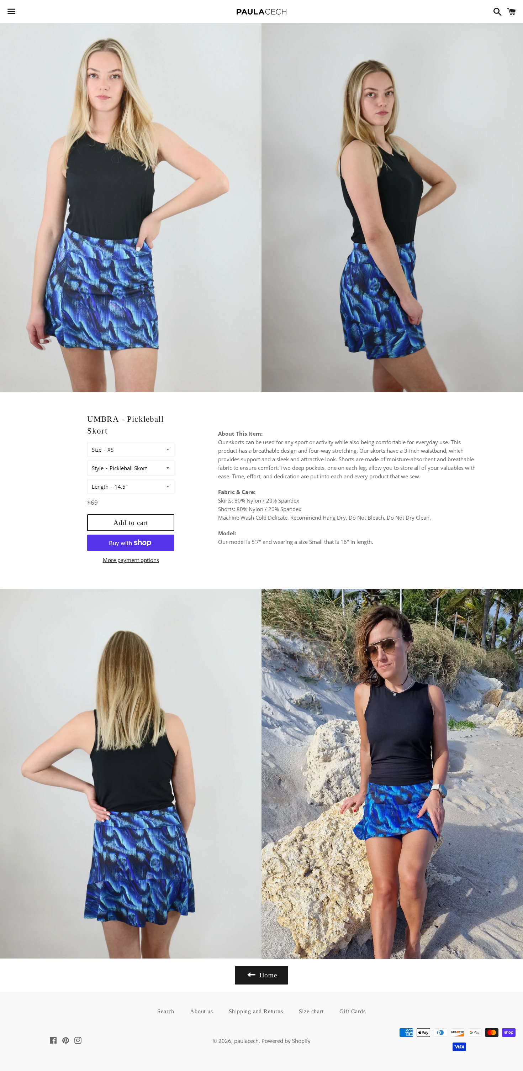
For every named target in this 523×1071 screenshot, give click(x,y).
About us (201, 1011)
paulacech (246, 1040)
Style (98, 468)
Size (96, 449)
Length (100, 486)
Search (165, 1011)
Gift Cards (352, 1011)
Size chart (311, 1011)
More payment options (131, 559)
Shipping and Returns (256, 1011)
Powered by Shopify (286, 1040)
